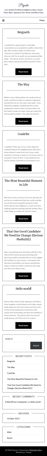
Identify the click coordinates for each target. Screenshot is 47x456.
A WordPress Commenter (16, 402)
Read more (23, 71)
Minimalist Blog (36, 450)
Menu (42, 20)
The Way (23, 84)
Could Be (23, 134)
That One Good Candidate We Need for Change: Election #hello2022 (23, 235)
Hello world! (23, 288)
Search (9, 339)
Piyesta (23, 5)
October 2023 (13, 418)
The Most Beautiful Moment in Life (22, 379)
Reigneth (23, 32)
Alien (9, 432)
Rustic (10, 438)
